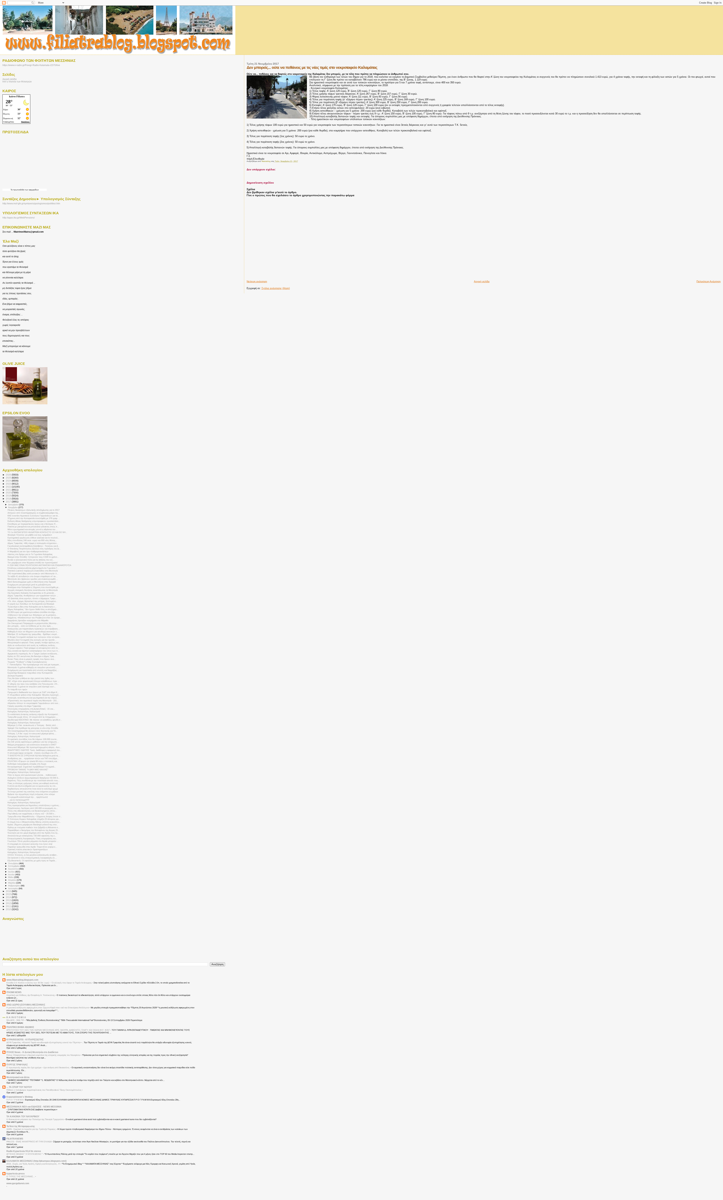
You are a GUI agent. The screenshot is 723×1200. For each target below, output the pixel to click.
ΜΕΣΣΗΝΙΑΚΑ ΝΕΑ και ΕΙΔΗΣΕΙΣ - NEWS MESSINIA (34, 1106)
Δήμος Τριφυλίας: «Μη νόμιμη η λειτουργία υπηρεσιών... (33, 543)
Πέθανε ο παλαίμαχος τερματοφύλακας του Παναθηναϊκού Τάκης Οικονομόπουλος (44, 1090)
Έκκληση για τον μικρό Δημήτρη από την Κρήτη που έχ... (33, 833)
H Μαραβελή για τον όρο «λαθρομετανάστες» (28, 551)
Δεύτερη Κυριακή (15, 676)
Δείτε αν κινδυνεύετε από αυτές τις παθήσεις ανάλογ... (32, 645)
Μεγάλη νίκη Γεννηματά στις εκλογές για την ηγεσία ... (32, 640)
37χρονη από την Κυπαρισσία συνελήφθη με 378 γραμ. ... (34, 518)
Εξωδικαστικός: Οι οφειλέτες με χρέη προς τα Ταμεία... (32, 860)
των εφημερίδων (31, 190)
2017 (9, 501)
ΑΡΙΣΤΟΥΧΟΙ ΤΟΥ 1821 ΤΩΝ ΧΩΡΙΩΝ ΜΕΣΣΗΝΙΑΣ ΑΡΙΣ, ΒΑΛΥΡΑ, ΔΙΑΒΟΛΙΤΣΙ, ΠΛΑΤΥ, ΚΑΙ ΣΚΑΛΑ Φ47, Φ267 (58, 1030)
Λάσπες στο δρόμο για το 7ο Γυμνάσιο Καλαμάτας (30, 554)
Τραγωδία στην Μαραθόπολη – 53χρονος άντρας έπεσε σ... (35, 816)
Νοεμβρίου (13, 507)
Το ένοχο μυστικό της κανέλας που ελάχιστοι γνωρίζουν (33, 791)
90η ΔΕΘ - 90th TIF (15, 1020)
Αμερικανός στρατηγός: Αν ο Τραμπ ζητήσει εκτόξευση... (33, 653)
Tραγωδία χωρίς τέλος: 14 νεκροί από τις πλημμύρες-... (33, 717)
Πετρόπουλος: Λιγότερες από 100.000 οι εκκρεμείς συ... (33, 808)
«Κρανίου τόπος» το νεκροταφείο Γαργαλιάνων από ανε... (34, 703)
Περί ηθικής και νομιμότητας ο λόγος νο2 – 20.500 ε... (32, 814)
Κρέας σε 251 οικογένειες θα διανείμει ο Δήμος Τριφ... (32, 656)
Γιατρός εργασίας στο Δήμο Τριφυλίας (24, 706)
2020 (9, 492)
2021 (9, 490)
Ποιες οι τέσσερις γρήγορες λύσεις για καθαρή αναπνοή (33, 783)
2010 (9, 909)
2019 (9, 495)
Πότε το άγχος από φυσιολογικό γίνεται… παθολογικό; (32, 775)
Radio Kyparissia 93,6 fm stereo (23, 1151)
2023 (9, 483)
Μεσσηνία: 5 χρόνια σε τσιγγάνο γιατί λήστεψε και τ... (32, 686)
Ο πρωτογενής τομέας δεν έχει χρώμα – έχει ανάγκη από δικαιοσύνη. (38, 1067)
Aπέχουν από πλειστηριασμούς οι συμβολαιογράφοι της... (34, 513)
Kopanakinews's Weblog (19, 1097)
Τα (12, 190)
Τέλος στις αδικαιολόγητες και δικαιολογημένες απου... (32, 811)
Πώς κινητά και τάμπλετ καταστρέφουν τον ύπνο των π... (33, 651)
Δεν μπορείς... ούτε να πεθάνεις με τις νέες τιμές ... (30, 626)
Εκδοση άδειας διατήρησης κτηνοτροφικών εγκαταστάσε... (34, 521)
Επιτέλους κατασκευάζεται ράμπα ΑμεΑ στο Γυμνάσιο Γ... (33, 568)
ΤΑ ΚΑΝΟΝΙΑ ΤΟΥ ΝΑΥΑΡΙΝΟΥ (22, 1116)
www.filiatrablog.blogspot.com (22, 980)
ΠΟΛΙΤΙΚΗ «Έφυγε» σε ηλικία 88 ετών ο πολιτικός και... (33, 761)
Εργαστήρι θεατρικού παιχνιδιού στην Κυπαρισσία (30, 673)
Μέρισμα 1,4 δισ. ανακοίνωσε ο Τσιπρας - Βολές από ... (33, 725)
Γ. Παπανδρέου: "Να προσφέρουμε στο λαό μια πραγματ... (34, 664)
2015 (9, 894)
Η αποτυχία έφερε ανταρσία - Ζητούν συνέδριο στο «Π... (33, 753)
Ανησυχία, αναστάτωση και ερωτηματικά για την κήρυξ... (33, 698)
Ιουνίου (11, 874)
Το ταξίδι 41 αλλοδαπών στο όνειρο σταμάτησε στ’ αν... (32, 576)
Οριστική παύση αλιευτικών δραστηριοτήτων (28, 849)
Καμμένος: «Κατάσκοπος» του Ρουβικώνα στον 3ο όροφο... (34, 617)
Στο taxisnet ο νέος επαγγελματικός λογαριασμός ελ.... (32, 858)
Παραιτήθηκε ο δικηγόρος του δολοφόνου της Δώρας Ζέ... (33, 830)
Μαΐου (11, 877)
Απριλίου (12, 880)
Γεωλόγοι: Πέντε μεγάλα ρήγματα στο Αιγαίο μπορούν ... (33, 841)
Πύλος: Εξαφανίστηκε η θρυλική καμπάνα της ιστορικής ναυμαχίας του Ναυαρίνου (43, 1055)
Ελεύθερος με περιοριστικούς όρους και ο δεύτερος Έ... (32, 524)
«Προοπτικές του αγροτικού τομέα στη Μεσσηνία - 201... (33, 700)
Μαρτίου (12, 883)
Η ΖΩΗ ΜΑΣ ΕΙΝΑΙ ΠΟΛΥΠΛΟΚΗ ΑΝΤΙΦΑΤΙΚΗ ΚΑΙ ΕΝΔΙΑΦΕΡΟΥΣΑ (39, 565)
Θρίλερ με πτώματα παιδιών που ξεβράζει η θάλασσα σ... (34, 827)
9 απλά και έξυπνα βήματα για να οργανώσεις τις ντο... (32, 786)
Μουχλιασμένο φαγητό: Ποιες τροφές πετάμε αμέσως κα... (34, 642)
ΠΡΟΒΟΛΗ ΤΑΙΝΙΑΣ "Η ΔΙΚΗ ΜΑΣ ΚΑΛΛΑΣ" (28, 769)
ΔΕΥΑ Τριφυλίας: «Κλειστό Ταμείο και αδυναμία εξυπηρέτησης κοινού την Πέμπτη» (43, 1042)
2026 (9, 474)
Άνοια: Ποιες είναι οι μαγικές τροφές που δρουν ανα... (32, 659)
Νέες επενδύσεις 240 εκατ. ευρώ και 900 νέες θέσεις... (32, 540)
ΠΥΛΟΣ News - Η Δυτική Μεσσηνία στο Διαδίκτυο (32, 1052)
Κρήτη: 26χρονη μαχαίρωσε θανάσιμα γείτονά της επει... (33, 824)
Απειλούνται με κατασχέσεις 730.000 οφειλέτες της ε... (32, 836)
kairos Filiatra (17, 96)
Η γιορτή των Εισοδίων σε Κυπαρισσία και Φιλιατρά (31, 604)
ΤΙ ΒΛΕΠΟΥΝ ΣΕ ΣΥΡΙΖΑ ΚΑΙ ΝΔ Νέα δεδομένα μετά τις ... (34, 755)
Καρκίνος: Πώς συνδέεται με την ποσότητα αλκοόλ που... (33, 780)
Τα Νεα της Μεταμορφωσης (20, 1126)
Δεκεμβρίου (13, 504)
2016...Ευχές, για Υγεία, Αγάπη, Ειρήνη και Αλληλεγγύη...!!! (33, 1164)
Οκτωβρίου (13, 863)
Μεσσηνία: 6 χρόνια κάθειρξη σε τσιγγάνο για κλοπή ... (32, 667)
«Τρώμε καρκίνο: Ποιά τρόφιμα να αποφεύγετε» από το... (33, 648)
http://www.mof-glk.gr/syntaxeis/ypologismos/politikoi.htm (31, 203)
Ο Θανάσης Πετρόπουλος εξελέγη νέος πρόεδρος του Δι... (34, 549)
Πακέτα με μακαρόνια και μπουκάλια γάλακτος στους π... (33, 526)
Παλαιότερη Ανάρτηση (708, 281)
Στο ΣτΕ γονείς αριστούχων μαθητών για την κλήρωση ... (33, 742)
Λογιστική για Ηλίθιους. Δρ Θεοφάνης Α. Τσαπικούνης (30, 995)
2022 (9, 487)
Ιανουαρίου (13, 888)
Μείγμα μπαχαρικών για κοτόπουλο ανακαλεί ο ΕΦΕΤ (32, 745)
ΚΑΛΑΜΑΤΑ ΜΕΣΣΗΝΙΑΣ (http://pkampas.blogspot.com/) (36, 1161)
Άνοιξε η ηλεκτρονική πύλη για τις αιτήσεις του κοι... (31, 560)
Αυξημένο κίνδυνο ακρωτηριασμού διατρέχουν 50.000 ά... (34, 778)
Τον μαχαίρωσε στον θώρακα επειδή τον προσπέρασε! (33, 562)
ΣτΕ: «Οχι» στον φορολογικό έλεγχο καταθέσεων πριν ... (33, 681)
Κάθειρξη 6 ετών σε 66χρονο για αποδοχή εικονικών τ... (33, 631)
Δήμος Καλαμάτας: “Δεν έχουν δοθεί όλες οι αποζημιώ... (33, 609)
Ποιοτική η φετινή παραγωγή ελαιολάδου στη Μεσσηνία (33, 571)
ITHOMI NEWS (13, 992)
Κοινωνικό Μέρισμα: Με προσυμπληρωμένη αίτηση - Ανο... (34, 747)
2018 (9, 498)
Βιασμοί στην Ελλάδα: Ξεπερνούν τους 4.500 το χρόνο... (33, 557)
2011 (9, 906)
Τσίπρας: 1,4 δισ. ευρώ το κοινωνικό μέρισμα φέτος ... (32, 733)
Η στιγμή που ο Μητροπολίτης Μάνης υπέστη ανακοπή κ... (34, 822)
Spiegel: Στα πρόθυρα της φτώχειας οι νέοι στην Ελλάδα (33, 728)
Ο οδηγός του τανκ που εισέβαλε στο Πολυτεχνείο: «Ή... (33, 684)
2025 (9, 477)
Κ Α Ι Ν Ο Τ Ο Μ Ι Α (16, 1017)
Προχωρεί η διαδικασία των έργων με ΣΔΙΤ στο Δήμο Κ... (33, 692)
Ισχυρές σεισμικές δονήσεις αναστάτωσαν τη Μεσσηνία (33, 590)
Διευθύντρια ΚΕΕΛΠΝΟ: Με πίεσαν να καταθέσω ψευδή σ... (35, 720)
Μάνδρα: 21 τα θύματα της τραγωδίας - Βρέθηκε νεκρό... (33, 634)
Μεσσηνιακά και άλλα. (18, 1077)
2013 (9, 900)
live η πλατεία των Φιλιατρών (17, 81)
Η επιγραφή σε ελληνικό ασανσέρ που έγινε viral (30, 844)
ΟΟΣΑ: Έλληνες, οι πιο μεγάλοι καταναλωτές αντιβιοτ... (33, 855)
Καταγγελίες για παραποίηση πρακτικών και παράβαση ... (34, 629)
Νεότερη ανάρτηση (257, 281)
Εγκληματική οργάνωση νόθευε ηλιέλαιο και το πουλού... (33, 538)
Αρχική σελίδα (482, 281)
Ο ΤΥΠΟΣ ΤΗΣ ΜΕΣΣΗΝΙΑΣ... (20, 1176)
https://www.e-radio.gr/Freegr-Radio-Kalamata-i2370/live (31, 65)
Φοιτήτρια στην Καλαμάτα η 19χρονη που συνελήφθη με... (34, 587)
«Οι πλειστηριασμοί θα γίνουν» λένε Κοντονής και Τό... (32, 731)
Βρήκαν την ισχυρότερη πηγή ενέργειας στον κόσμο (31, 794)
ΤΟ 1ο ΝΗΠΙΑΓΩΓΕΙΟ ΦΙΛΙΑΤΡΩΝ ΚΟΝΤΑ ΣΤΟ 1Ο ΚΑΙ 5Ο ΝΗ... (37, 532)
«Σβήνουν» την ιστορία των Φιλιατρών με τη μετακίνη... (32, 615)
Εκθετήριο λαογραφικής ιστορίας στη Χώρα (27, 764)
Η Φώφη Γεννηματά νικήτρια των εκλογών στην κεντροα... (34, 637)
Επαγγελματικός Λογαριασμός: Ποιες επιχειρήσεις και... (32, 838)
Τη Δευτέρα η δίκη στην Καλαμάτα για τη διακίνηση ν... (32, 607)
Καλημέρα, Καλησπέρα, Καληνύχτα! (24, 711)
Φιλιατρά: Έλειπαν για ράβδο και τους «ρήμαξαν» (30, 535)
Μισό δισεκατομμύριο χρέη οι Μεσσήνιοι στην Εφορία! (32, 582)
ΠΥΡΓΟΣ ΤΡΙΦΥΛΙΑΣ (17, 1064)
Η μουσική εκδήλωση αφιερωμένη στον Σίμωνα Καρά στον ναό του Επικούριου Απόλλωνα (47, 1007)
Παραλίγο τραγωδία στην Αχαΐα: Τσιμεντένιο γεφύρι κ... (32, 847)
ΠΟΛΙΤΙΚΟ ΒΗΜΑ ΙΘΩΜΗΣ (20, 1027)
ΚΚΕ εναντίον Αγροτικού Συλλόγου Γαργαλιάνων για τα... (33, 516)
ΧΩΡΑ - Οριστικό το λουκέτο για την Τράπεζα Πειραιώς (31, 1129)
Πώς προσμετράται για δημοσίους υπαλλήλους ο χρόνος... (34, 805)
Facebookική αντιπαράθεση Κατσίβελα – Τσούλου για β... (33, 546)
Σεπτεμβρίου (14, 866)
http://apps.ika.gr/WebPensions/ (18, 217)
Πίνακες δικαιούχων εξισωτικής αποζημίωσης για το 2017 (33, 510)
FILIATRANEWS (14, 1138)
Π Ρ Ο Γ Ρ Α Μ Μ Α (15, 1100)
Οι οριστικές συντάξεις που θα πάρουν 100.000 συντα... (33, 739)
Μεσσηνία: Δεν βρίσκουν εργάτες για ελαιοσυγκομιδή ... (33, 579)
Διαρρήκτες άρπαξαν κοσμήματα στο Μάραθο (28, 620)
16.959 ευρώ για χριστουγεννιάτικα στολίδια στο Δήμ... (32, 612)
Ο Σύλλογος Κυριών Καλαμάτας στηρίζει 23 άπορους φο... (34, 819)
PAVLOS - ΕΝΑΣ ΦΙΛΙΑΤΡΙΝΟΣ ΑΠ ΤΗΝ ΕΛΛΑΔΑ (29, 1141)
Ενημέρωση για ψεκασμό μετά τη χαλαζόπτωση (29, 585)
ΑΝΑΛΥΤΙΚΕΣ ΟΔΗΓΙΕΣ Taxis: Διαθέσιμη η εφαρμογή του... (34, 750)
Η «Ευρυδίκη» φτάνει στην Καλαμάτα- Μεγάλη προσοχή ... (34, 695)
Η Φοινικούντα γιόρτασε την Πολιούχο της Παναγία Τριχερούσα (35, 1119)
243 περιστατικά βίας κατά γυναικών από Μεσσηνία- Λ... (33, 573)
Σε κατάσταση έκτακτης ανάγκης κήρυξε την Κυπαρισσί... (33, 714)
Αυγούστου (13, 869)
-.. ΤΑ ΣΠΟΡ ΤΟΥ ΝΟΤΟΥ (19, 1087)
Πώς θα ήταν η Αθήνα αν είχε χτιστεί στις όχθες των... (32, 678)
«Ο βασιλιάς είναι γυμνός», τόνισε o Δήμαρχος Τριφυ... (32, 598)
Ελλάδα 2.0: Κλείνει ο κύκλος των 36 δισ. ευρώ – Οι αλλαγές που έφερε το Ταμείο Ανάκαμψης (49, 983)
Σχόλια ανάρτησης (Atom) (276, 288)
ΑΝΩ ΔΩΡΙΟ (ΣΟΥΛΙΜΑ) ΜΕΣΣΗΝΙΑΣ (25, 1004)
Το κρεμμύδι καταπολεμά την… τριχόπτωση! (28, 797)
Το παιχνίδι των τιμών (17, 689)
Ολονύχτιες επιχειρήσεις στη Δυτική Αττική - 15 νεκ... (31, 709)
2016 (9, 891)
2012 (9, 903)
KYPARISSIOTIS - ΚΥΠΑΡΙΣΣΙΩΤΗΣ (24, 1039)
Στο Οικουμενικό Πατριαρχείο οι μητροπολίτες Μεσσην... (33, 623)
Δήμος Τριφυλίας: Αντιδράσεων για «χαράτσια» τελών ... (33, 595)
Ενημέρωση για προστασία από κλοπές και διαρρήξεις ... (33, 670)
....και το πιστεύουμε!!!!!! (18, 800)
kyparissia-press (15, 1173)
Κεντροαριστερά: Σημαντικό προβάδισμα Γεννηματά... (32, 767)
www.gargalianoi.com (17, 1183)
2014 (9, 897)
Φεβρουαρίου (14, 885)
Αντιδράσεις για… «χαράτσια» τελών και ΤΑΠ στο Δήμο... (33, 758)
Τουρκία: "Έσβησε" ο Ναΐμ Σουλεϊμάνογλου (27, 662)
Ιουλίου (11, 872)
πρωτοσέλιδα (18, 190)
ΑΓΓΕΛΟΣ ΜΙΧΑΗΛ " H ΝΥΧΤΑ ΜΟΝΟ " (24, 1154)
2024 (9, 480)
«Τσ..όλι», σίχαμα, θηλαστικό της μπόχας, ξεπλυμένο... (32, 601)
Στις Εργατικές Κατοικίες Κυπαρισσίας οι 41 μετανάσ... (32, 593)
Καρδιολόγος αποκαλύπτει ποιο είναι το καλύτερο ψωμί (33, 789)
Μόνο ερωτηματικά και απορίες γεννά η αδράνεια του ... (33, 529)
